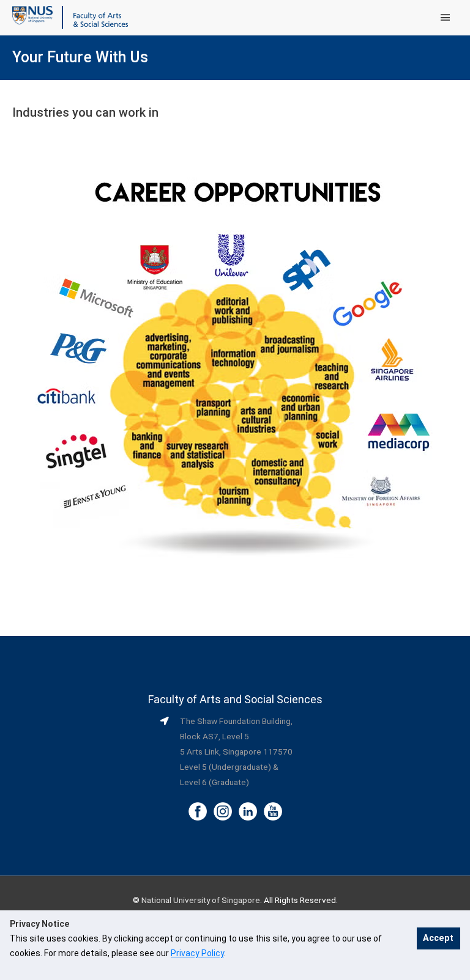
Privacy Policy (197, 953)
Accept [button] (438, 938)
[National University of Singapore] (32, 15)
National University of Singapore (200, 900)
